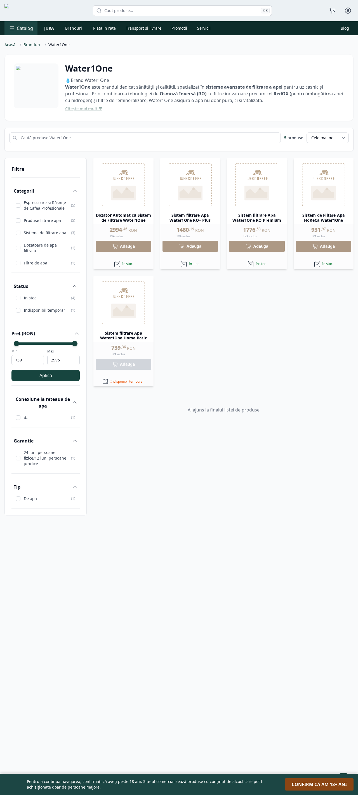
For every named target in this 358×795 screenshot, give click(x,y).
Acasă (9, 44)
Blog (345, 28)
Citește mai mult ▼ (83, 108)
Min (14, 351)
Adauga (127, 246)
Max (50, 351)
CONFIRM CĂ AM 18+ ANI (319, 784)
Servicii (204, 28)
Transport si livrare (143, 28)
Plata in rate (104, 28)
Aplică (45, 375)
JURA (49, 28)
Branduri (73, 28)
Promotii (179, 28)
